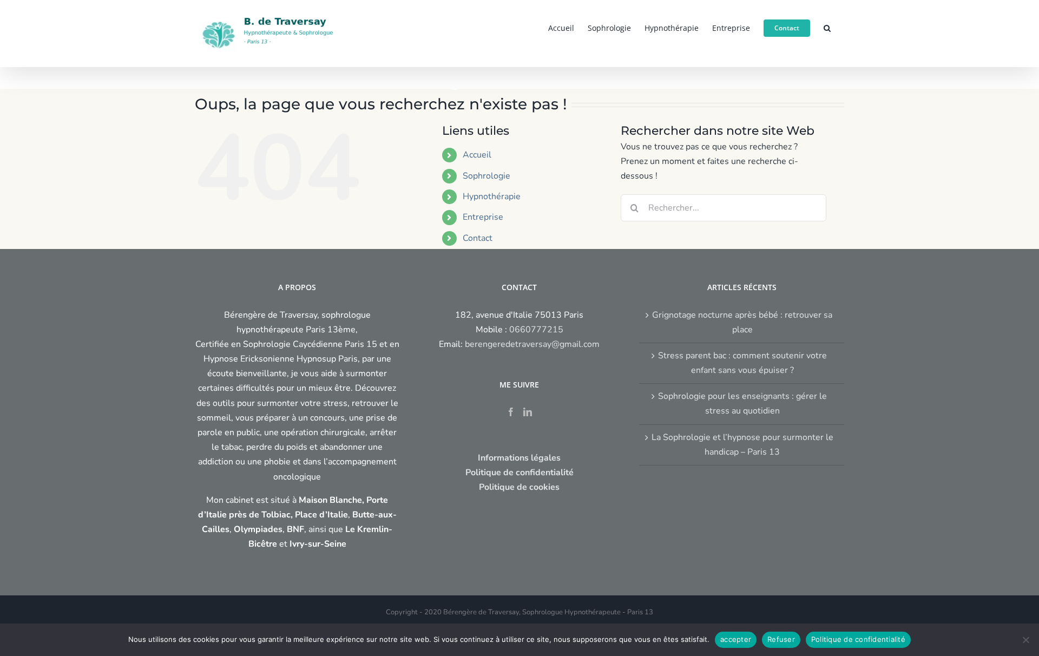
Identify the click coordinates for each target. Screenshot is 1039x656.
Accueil (477, 155)
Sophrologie (486, 176)
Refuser (781, 639)
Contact (477, 238)
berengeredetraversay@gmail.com (532, 344)
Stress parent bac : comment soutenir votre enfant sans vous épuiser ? (742, 363)
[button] (827, 27)
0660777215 (536, 330)
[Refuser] (1025, 639)
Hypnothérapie (492, 196)
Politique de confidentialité (858, 639)
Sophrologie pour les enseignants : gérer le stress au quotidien (742, 403)
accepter (735, 639)
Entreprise (483, 217)
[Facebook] (511, 412)
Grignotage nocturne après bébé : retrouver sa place (742, 322)
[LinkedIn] (527, 412)
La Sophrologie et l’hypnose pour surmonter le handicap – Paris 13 (742, 444)
